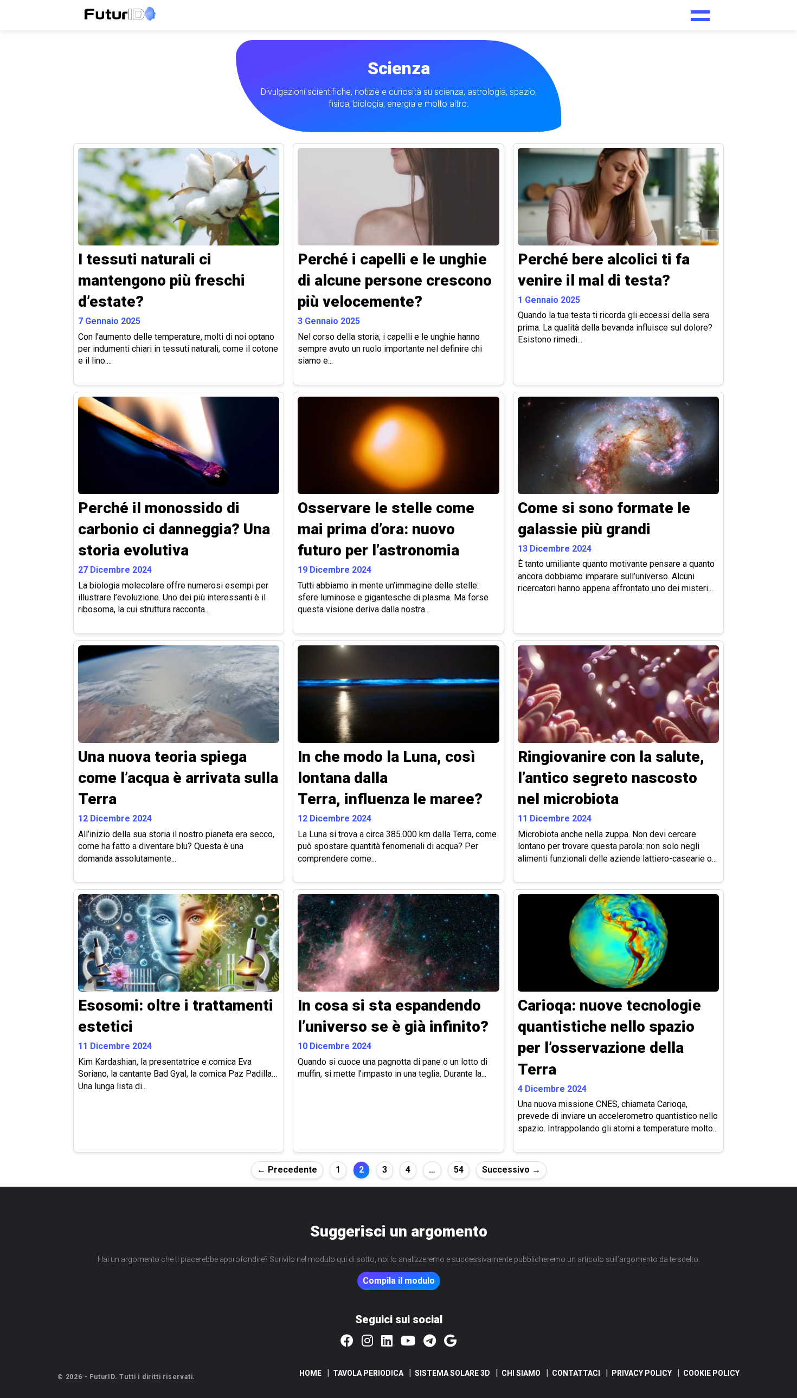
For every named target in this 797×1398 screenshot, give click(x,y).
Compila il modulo (399, 1281)
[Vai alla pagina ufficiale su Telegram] (429, 1341)
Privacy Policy (642, 1373)
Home (310, 1373)
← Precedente (287, 1169)
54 (459, 1169)
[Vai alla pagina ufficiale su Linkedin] (387, 1341)
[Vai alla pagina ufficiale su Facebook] (346, 1341)
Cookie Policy (711, 1373)
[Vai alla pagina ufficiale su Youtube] (408, 1341)
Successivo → (511, 1169)
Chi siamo (521, 1373)
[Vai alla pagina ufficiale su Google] (450, 1341)
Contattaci (576, 1373)
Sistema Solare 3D (452, 1373)
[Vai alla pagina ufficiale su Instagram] (367, 1341)
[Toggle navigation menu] (700, 11)
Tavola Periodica (368, 1373)
